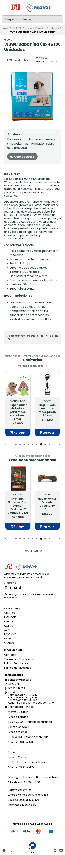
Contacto (10, 655)
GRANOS (9, 643)
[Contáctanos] (61, 850)
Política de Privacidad (17, 668)
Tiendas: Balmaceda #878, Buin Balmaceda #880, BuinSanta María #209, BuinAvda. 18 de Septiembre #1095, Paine (31, 697)
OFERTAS (9, 613)
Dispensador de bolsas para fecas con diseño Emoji (18, 412)
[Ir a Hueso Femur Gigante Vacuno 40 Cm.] (47, 478)
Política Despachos (16, 663)
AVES (7, 630)
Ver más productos (31, 366)
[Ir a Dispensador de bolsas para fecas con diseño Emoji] (17, 384)
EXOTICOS (10, 634)
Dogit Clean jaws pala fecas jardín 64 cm (47, 410)
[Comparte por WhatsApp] (51, 336)
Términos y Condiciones (19, 659)
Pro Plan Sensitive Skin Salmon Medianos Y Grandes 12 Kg (18, 506)
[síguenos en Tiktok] (20, 588)
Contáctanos (24, 157)
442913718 (14, 684)
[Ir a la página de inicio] (4, 850)
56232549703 (16, 688)
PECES (7, 638)
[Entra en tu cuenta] (55, 850)
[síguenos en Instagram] (6, 588)
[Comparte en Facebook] (42, 336)
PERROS (17, 28)
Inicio (6, 28)
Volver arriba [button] (33, 551)
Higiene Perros (34, 28)
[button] (9, 339)
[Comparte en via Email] (56, 336)
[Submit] (59, 19)
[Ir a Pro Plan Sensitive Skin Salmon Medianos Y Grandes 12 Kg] (17, 478)
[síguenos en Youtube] (15, 588)
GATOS (8, 626)
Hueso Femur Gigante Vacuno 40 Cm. (47, 504)
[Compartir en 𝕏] (46, 336)
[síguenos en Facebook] (10, 588)
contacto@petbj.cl (20, 680)
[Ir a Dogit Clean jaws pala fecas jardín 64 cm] (47, 384)
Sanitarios (53, 28)
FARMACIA (10, 617)
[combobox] (32, 19)
